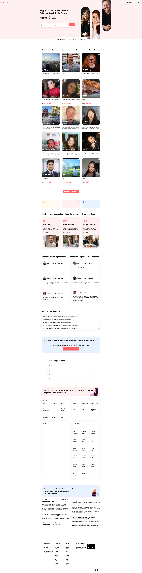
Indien (92, 439)
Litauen (92, 448)
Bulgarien (92, 429)
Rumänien (92, 464)
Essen (67, 556)
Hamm (53, 412)
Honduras (83, 439)
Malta (92, 450)
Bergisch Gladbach (46, 410)
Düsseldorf (45, 406)
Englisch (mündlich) (85, 403)
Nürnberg (67, 563)
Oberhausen (63, 415)
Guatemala (75, 439)
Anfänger (53, 426)
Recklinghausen (45, 417)
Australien (93, 426)
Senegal (92, 466)
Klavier (56, 548)
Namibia (92, 453)
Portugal (92, 462)
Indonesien (75, 441)
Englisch (74, 403)
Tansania (92, 469)
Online (62, 417)
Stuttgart (67, 552)
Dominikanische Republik (75, 434)
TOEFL (83, 409)
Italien (74, 443)
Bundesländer (46, 552)
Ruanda (83, 464)
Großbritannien (93, 437)
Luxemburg (75, 450)
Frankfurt (53, 406)
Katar (74, 446)
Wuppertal (63, 408)
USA (91, 473)
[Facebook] (95, 570)
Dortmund (67, 555)
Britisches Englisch (85, 407)
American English (76, 407)
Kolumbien (93, 446)
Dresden (67, 560)
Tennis (56, 560)
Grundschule (63, 426)
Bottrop (53, 410)
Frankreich (75, 437)
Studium (53, 429)
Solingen (53, 417)
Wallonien (92, 475)
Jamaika (83, 443)
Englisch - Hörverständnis (93, 405)
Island (92, 441)
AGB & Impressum (47, 547)
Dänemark (93, 431)
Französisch (57, 555)
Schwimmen (57, 547)
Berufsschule (63, 429)
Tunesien (83, 471)
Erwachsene (45, 429)
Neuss (53, 415)
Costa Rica (84, 431)
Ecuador (83, 433)
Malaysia (83, 450)
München (67, 548)
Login (138, 2)
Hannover (62, 406)
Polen (83, 462)
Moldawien (75, 453)
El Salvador (93, 433)
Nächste (72, 531)
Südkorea (83, 469)
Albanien (74, 426)
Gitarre (56, 552)
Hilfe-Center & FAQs (80, 548)
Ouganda (83, 459)
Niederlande (93, 455)
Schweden (74, 466)
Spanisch (56, 556)
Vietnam (83, 475)
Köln (43, 408)
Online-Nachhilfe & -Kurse (48, 551)
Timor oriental (75, 471)
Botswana (75, 429)
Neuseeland (75, 455)
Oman (92, 457)
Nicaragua (84, 455)
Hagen (44, 412)
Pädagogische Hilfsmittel (81, 547)
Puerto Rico (75, 464)
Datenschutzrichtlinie (48, 548)
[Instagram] (97, 570)
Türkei (92, 471)
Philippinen (75, 462)
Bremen (67, 559)
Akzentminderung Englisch (94, 410)
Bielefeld (53, 403)
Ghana (83, 437)
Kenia (83, 446)
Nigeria (74, 457)
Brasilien (83, 429)
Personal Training (58, 564)
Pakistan (92, 459)
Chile (74, 431)
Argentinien (84, 426)
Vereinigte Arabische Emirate (76, 475)
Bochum (62, 403)
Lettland (83, 448)
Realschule (45, 426)
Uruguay (83, 473)
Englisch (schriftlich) (94, 403)
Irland (83, 441)
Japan (92, 443)
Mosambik (83, 453)
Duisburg (67, 564)
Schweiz (83, 466)
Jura (55, 559)
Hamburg (67, 547)
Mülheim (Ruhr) (45, 415)
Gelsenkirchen (63, 410)
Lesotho (74, 448)
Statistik (56, 563)
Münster (53, 408)
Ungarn (74, 473)
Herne (62, 412)
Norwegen (83, 457)
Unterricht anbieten (130, 2)
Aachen (44, 403)
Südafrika (74, 469)
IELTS (74, 409)
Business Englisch (94, 407)
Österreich (75, 459)
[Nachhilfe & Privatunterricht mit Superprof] (4, 2)
